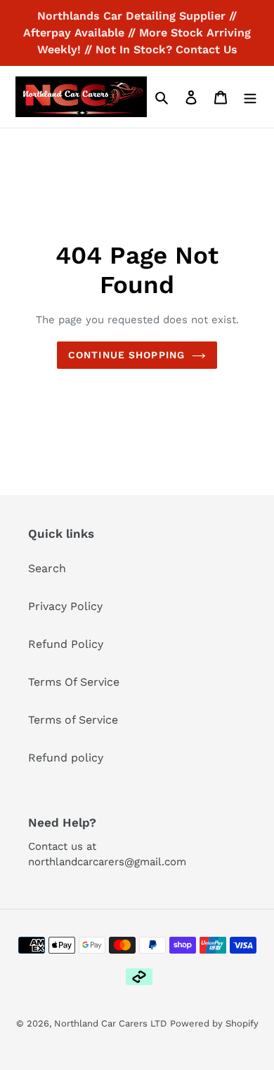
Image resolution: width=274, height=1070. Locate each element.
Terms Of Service (73, 682)
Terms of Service (73, 719)
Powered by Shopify (214, 1023)
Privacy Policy (65, 606)
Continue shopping (126, 354)
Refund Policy (65, 644)
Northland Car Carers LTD (110, 1023)
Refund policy (65, 757)
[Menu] (250, 96)
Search (47, 568)
